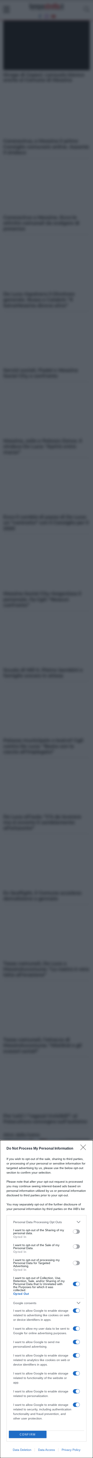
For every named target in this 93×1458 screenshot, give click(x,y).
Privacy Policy (71, 1450)
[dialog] (46, 1299)
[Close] (84, 1149)
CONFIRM (28, 1434)
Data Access (46, 1450)
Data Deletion (22, 1450)
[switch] (76, 1231)
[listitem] (46, 1222)
